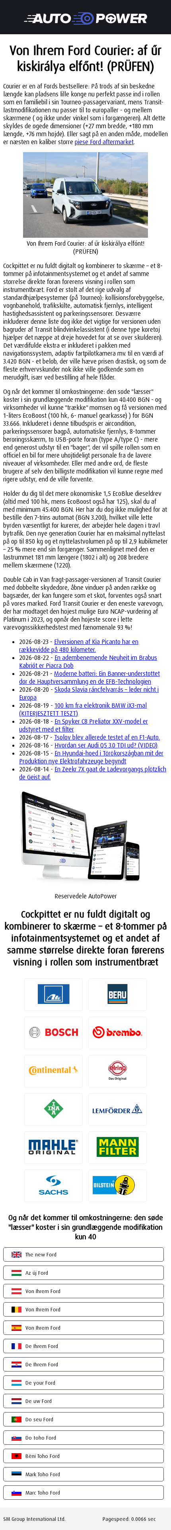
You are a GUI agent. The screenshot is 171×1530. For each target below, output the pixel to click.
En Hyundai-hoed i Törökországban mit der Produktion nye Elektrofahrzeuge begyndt (91, 757)
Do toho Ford (40, 1437)
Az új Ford (36, 1273)
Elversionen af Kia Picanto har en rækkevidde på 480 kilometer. (78, 645)
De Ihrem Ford (41, 1346)
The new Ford (40, 1254)
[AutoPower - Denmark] (85, 13)
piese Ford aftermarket (104, 142)
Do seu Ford (39, 1419)
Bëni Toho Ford (42, 1456)
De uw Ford (38, 1401)
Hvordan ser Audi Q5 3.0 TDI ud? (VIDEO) (105, 745)
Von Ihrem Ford (42, 1291)
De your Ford (40, 1382)
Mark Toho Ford (42, 1474)
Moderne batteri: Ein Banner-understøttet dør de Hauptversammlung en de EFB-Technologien (89, 677)
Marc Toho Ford (42, 1492)
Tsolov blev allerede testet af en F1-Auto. (107, 737)
